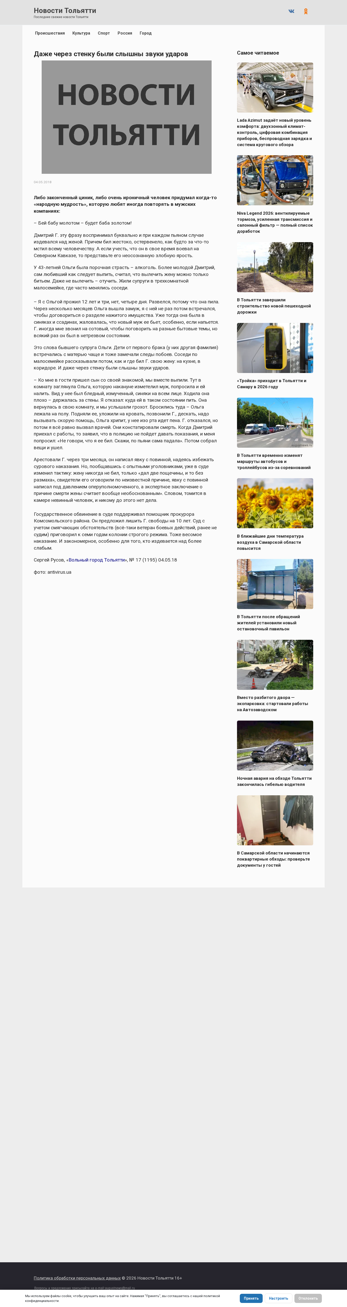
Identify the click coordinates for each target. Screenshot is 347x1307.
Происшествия (50, 33)
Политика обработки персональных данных (77, 1278)
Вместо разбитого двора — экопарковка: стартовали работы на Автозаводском (272, 703)
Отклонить (308, 1298)
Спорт (104, 33)
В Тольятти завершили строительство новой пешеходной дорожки (274, 306)
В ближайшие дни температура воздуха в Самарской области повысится (270, 542)
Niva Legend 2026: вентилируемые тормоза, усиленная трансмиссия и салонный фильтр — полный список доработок (275, 222)
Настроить (278, 1298)
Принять (251, 1298)
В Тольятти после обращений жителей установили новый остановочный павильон (268, 622)
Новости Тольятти (65, 10)
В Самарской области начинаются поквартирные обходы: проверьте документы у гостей (273, 859)
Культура (81, 33)
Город (146, 33)
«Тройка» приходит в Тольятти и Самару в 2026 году (271, 383)
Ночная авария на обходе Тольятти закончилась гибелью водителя (274, 781)
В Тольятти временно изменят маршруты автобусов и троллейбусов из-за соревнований (274, 461)
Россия (125, 33)
